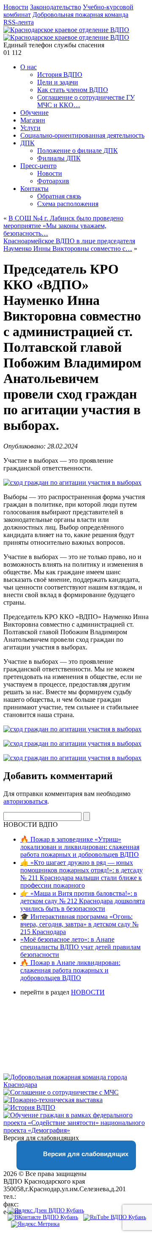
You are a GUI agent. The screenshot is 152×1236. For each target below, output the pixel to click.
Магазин (32, 120)
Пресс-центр (38, 165)
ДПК (27, 143)
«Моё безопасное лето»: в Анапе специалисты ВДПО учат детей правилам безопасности (80, 947)
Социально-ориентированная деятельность (82, 135)
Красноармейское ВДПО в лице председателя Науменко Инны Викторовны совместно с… (69, 244)
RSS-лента (18, 22)
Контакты (34, 188)
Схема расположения (67, 203)
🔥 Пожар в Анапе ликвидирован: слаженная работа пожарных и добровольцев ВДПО (70, 970)
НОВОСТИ (88, 992)
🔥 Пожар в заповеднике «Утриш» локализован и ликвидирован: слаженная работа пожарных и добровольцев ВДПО (79, 847)
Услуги (30, 127)
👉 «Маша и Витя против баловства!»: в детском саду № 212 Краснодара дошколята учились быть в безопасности (82, 901)
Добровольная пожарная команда (80, 14)
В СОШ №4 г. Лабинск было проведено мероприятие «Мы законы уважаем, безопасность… (63, 226)
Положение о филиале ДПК (77, 150)
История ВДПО (59, 74)
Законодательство (55, 7)
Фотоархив (53, 181)
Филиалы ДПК (59, 158)
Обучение (34, 112)
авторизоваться (25, 801)
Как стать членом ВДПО (72, 89)
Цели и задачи (57, 82)
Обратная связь (59, 196)
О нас (28, 67)
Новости (15, 7)
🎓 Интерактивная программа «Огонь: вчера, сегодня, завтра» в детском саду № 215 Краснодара (79, 924)
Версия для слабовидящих (84, 1153)
